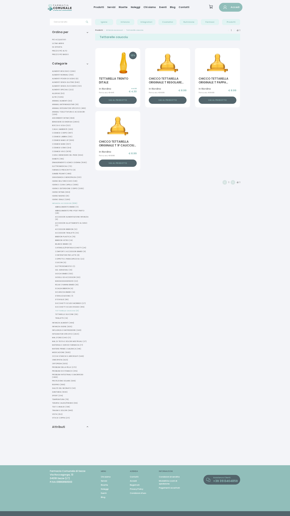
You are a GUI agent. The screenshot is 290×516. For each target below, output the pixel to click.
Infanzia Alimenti (63, 323)
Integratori (146, 22)
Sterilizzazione (64, 296)
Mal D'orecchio (61, 337)
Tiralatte (61, 318)
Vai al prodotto (118, 100)
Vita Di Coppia (61, 418)
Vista (57, 414)
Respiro (58, 384)
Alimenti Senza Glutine (66, 82)
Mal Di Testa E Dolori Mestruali (69, 341)
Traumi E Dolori (62, 410)
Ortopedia (60, 363)
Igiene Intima (61, 192)
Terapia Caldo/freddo (65, 403)
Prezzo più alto (59, 51)
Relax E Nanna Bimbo (67, 284)
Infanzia (125, 22)
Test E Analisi (61, 407)
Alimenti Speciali (63, 89)
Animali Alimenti (62, 101)
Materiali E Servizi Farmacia (67, 345)
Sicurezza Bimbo (65, 292)
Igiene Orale (61, 199)
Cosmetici (167, 22)
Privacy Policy (136, 489)
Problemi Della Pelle (64, 367)
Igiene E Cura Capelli (65, 184)
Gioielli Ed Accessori (67, 277)
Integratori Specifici (65, 334)
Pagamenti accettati (169, 488)
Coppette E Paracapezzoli (69, 259)
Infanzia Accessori (64, 203)
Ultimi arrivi (58, 43)
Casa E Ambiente (62, 129)
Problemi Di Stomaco (65, 371)
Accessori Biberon (66, 229)
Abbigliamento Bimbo (67, 207)
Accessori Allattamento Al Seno (71, 224)
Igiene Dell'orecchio (64, 181)
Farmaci (209, 22)
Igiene (104, 22)
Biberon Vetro (64, 240)
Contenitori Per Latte (67, 255)
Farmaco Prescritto (64, 170)
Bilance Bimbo (63, 244)
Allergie (58, 93)
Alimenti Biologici (64, 71)
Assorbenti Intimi (63, 118)
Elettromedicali (62, 166)
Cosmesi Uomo (61, 147)
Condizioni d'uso (138, 493)
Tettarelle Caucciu (67, 310)
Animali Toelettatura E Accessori (68, 113)
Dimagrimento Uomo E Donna (69, 162)
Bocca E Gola (61, 125)
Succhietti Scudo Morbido (70, 303)
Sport (57, 395)
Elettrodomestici (65, 266)
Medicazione (61, 352)
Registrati (135, 485)
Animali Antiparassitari (65, 104)
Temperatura (60, 399)
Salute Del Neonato (64, 388)
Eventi (163, 7)
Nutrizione (188, 22)
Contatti (184, 7)
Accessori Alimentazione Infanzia (71, 218)
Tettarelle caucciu (134, 30)
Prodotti (99, 7)
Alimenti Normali (63, 75)
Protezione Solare (64, 381)
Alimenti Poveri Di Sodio (65, 78)
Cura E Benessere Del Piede (67, 155)
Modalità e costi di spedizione (168, 482)
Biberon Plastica (65, 236)
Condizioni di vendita (169, 477)
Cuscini (60, 262)
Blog (172, 7)
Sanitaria (60, 392)
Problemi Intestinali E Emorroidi (67, 375)
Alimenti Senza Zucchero (67, 86)
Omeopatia (60, 360)
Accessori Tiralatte (67, 233)
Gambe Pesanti (61, 173)
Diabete (58, 159)
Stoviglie (62, 299)
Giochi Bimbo (64, 273)
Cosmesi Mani (61, 144)
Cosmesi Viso (61, 151)
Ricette (123, 7)
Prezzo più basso (60, 54)
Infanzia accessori (114, 30)
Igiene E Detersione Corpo (68, 188)
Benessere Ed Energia (65, 122)
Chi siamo (149, 7)
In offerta (57, 47)
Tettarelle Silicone (66, 314)
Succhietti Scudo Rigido (70, 307)
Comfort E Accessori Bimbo (70, 251)
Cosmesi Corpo (62, 133)
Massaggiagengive (66, 281)
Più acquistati (59, 39)
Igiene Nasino (60, 196)
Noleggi (135, 7)
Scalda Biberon (64, 288)
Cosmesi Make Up (63, 140)
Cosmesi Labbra (62, 136)
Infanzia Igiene (62, 326)
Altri (58, 97)
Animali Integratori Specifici (69, 108)
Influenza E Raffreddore (66, 330)
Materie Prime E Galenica (66, 349)
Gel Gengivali (63, 270)
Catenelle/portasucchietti (70, 247)
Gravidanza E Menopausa (66, 177)
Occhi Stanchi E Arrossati (68, 356)
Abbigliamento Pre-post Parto (69, 211)
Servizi (111, 7)
